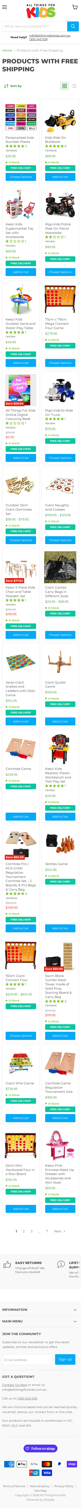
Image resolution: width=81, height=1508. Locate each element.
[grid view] (64, 86)
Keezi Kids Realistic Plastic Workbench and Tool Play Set (58, 775)
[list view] (74, 86)
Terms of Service (14, 1486)
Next (58, 1231)
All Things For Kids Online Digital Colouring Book (20, 414)
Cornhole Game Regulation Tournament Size (59, 1087)
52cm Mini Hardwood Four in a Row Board (20, 1169)
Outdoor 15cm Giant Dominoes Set (19, 509)
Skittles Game (56, 864)
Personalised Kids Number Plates (20, 140)
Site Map (40, 1490)
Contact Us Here (14, 1385)
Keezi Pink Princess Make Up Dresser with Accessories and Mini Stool (59, 1173)
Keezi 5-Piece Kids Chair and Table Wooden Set (20, 591)
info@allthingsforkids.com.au (50, 35)
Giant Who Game (20, 1083)
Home (7, 50)
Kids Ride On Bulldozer (55, 140)
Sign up (65, 1359)
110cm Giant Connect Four (17, 978)
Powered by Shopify (40, 1499)
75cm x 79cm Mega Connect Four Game (57, 323)
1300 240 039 (38, 39)
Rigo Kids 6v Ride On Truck (59, 412)
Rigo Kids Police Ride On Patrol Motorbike (58, 228)
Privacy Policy (63, 1486)
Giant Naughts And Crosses (57, 507)
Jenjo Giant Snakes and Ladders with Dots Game (20, 688)
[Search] (73, 26)
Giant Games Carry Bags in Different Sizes (56, 591)
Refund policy (39, 1486)
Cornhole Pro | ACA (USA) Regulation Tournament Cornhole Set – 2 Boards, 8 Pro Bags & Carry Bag (21, 876)
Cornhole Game (18, 769)
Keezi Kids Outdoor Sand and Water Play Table (20, 323)
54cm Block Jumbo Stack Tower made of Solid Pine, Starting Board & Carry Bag (58, 986)
